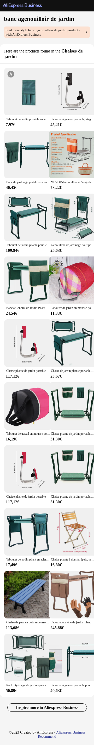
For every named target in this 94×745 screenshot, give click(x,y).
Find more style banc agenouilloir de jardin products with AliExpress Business (42, 32)
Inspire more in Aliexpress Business (47, 707)
